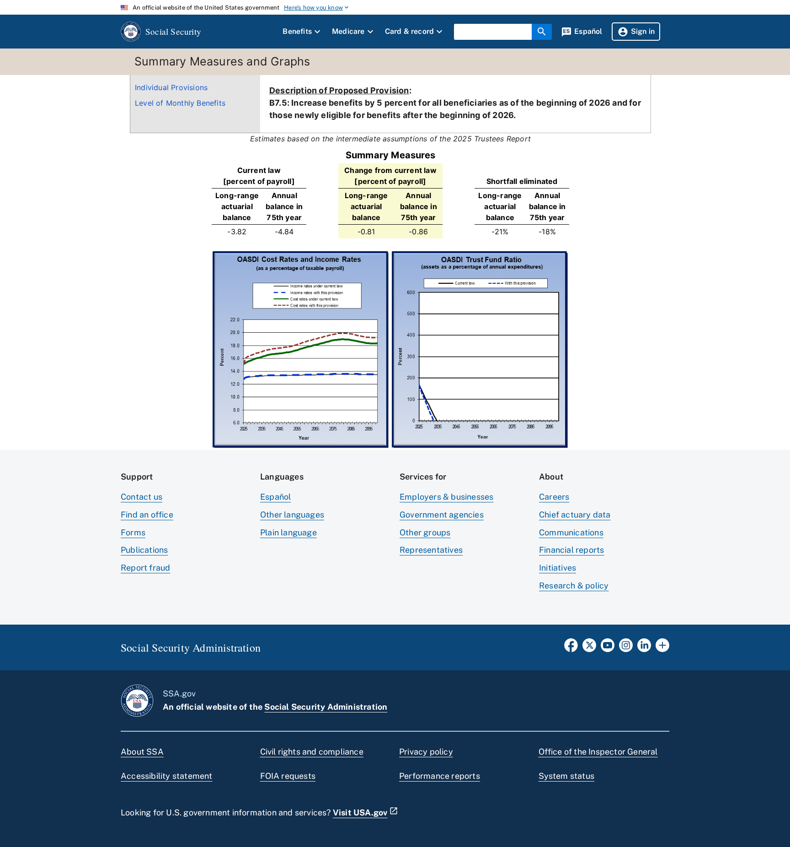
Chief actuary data (575, 514)
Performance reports (439, 776)
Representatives (431, 550)
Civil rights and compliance (311, 751)
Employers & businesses (446, 497)
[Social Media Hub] (662, 648)
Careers (554, 497)
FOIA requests (288, 776)
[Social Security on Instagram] (626, 648)
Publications (144, 550)
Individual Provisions (171, 87)
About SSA (142, 751)
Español (275, 497)
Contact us (141, 497)
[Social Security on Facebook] (571, 648)
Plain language (288, 532)
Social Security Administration (325, 707)
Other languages (292, 514)
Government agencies (442, 514)
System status (567, 776)
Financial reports (571, 550)
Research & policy (574, 585)
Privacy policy (426, 751)
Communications (571, 532)
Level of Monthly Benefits (180, 103)
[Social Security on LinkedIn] (644, 648)
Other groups (425, 532)
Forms (133, 532)
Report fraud (145, 567)
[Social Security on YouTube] (607, 648)
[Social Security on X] (589, 648)
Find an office (147, 514)
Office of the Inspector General (598, 751)
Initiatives (557, 567)
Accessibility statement (167, 776)
